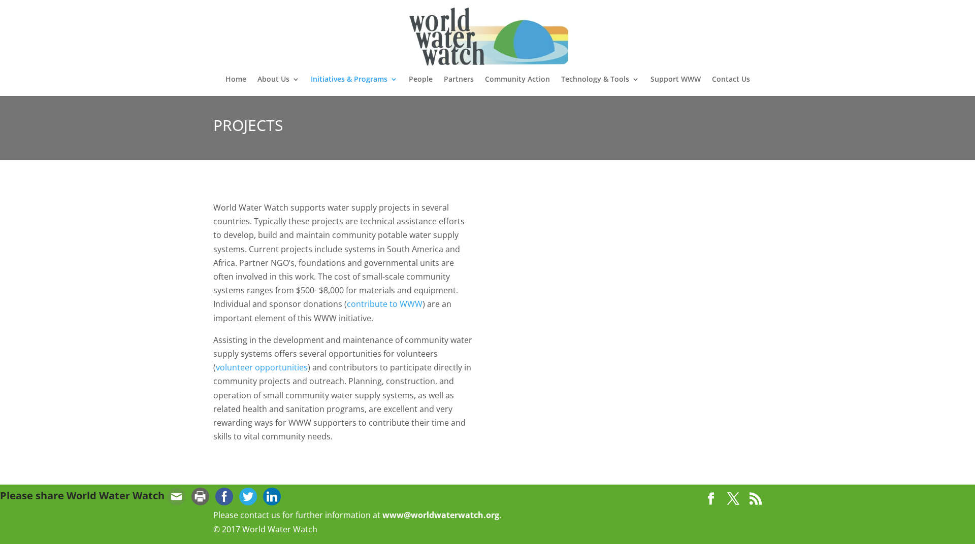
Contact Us (731, 80)
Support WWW (676, 80)
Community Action (517, 80)
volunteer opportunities (262, 367)
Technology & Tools (595, 80)
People (421, 80)
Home (235, 80)
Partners (459, 80)
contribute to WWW (384, 304)
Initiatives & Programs (349, 80)
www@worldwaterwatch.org (440, 515)
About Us (273, 80)
